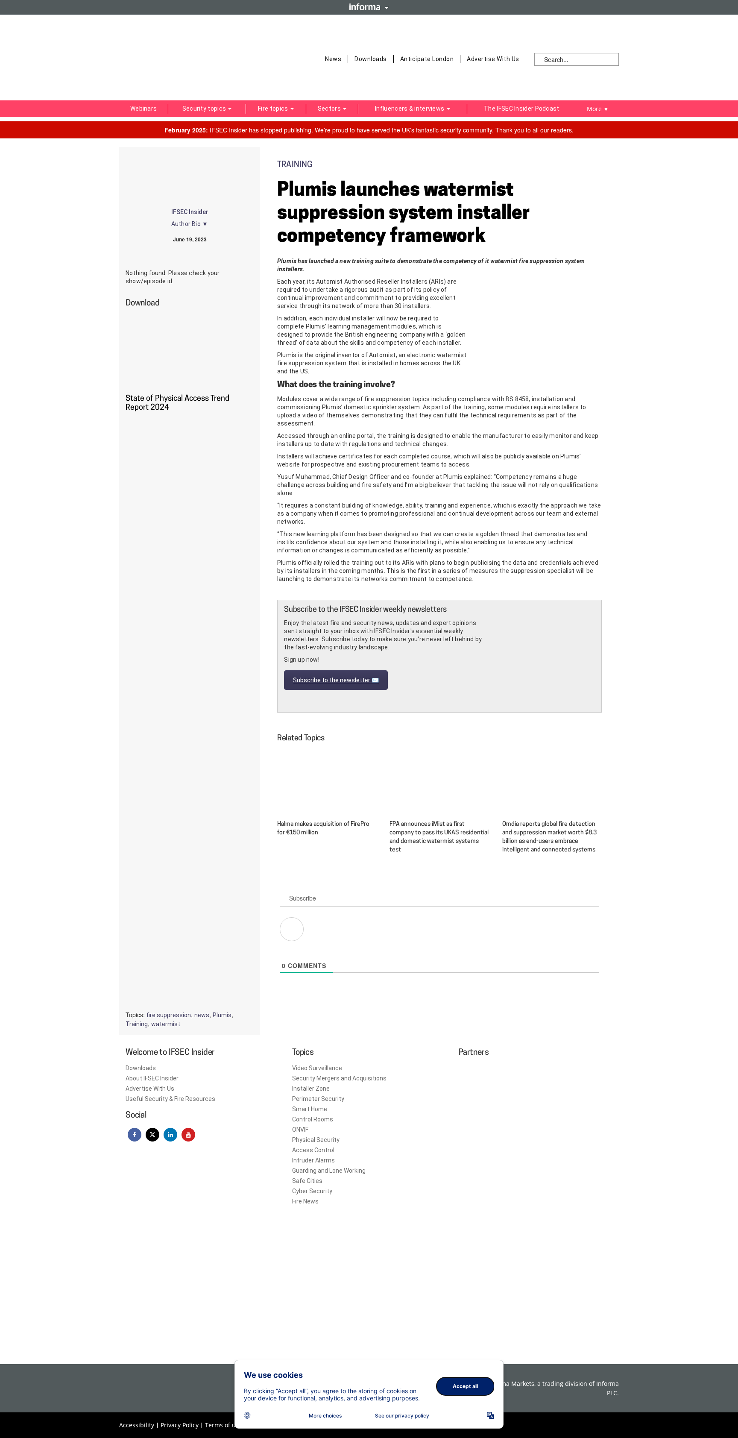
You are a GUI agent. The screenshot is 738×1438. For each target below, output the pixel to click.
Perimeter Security (318, 1098)
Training (137, 1024)
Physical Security (316, 1139)
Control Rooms (312, 1119)
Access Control (313, 1150)
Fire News (305, 1201)
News (333, 59)
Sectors (330, 108)
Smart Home (309, 1109)
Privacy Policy (180, 1425)
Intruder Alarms (313, 1160)
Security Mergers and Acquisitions (339, 1078)
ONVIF (300, 1129)
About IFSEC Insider (152, 1078)
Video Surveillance (317, 1068)
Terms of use (223, 1425)
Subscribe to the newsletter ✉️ (336, 680)
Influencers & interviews (410, 108)
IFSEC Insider (189, 211)
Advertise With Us (493, 59)
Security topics (205, 108)
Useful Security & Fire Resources (170, 1098)
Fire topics (274, 108)
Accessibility (136, 1425)
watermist (165, 1024)
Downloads (370, 59)
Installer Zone (311, 1088)
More (598, 109)
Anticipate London (427, 59)
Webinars (143, 108)
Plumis (222, 1015)
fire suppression (168, 1015)
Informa (369, 6)
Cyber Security (312, 1191)
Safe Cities (307, 1180)
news (201, 1015)
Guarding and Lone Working (329, 1170)
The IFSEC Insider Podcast (521, 108)
